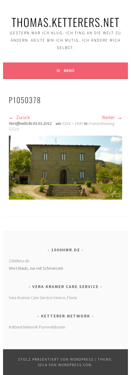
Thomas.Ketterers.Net (66, 22)
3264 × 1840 (72, 124)
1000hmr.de (19, 261)
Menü (69, 70)
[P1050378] (65, 198)
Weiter (109, 117)
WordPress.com (75, 364)
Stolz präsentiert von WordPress (56, 359)
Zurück (22, 117)
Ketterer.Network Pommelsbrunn (37, 327)
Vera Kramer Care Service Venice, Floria (43, 297)
